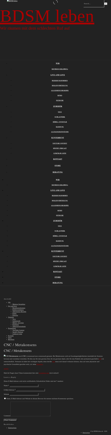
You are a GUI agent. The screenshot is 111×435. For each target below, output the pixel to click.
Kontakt (57, 159)
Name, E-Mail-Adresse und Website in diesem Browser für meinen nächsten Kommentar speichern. (40, 398)
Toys (60, 112)
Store (58, 165)
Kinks (60, 95)
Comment (7, 416)
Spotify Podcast (60, 148)
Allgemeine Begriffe (60, 90)
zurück (6, 369)
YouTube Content (60, 143)
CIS (100, 359)
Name (6, 385)
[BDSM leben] (12, 1)
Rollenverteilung (60, 85)
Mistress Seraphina (60, 69)
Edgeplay (40, 364)
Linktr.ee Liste (59, 153)
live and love (58, 75)
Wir (58, 63)
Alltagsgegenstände (60, 132)
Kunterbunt (57, 137)
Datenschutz (12, 428)
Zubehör (57, 106)
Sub (53, 361)
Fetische (59, 100)
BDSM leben (47, 16)
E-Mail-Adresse (10, 390)
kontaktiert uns (44, 373)
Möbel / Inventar (60, 122)
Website (6, 394)
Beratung (58, 172)
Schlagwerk (60, 117)
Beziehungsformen (60, 81)
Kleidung (60, 127)
